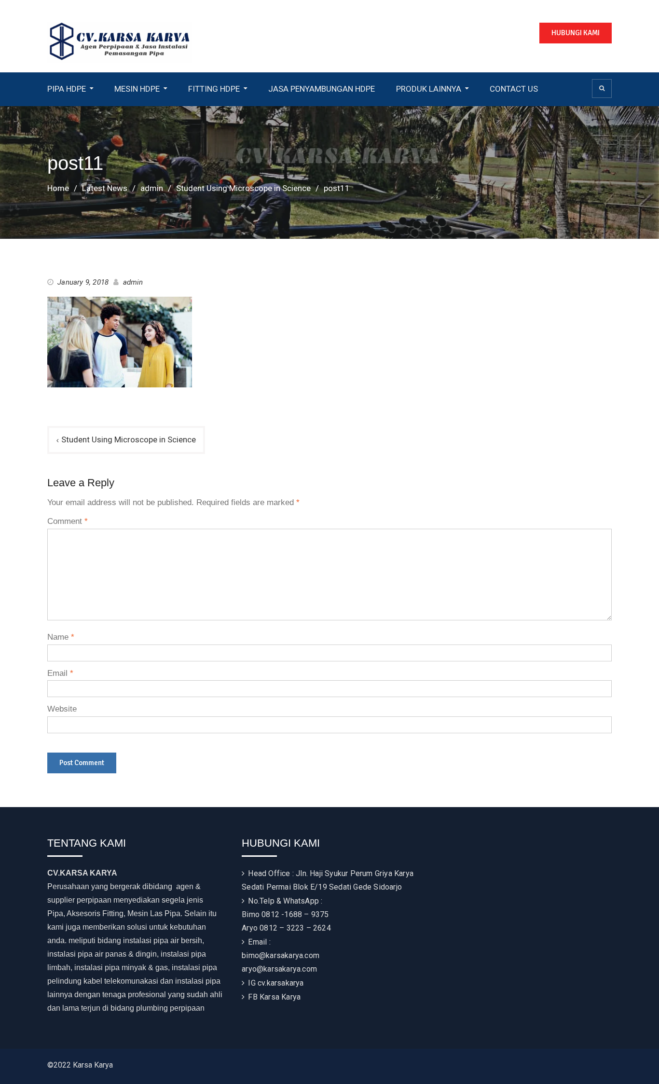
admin (133, 282)
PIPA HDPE (66, 89)
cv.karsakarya (281, 983)
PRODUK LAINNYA (428, 89)
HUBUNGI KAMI (575, 32)
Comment (67, 521)
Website (62, 709)
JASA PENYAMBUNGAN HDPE (321, 89)
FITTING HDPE (214, 89)
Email (60, 673)
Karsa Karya (280, 997)
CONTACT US (514, 89)
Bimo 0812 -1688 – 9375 (285, 914)
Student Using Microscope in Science (128, 439)
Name (60, 637)
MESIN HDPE (137, 89)
